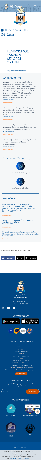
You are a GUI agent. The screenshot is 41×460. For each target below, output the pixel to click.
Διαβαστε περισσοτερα (16, 71)
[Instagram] (3, 308)
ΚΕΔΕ (11, 436)
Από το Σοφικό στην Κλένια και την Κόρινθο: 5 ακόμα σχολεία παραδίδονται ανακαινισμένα (20, 142)
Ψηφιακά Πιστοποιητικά (20, 173)
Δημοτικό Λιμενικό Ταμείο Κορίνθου (30, 416)
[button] (8, 258)
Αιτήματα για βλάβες (20, 188)
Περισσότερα (16, 458)
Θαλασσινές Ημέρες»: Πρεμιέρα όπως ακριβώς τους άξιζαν (18, 221)
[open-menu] (34, 6)
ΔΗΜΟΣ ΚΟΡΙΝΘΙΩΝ (15, 6)
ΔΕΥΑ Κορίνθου (11, 415)
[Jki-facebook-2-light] (8, 308)
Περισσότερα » (8, 102)
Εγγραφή (32, 391)
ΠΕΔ (30, 435)
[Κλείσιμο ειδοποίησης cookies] (38, 455)
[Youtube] (13, 308)
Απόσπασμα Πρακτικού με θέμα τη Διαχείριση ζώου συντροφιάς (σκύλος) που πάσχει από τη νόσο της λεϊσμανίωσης (19, 127)
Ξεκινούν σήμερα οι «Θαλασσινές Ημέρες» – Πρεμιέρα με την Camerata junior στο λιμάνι (20, 233)
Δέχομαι (27, 458)
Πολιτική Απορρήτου (20, 447)
